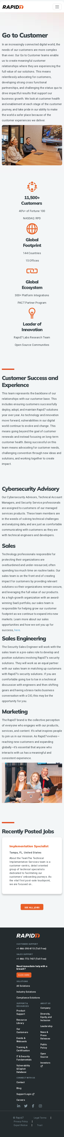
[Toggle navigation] (57, 7)
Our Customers (22, 1030)
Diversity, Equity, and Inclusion (46, 1017)
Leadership (46, 1026)
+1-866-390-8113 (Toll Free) (31, 948)
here (17, 630)
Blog (18, 1088)
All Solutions (23, 986)
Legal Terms (40, 1118)
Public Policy (43, 1046)
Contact (20, 1082)
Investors (45, 1063)
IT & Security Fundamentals (24, 1058)
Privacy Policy (21, 1121)
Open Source (44, 1055)
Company (45, 1008)
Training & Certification (23, 1049)
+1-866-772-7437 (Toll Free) (31, 959)
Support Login (24, 1094)
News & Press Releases (45, 1035)
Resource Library (21, 1021)
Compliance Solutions (28, 997)
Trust (39, 1125)
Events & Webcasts (21, 1040)
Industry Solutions (26, 992)
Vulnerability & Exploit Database (23, 1068)
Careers (20, 1100)
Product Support (20, 1012)
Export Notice (20, 1125)
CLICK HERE (23, 975)
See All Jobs (32, 907)
